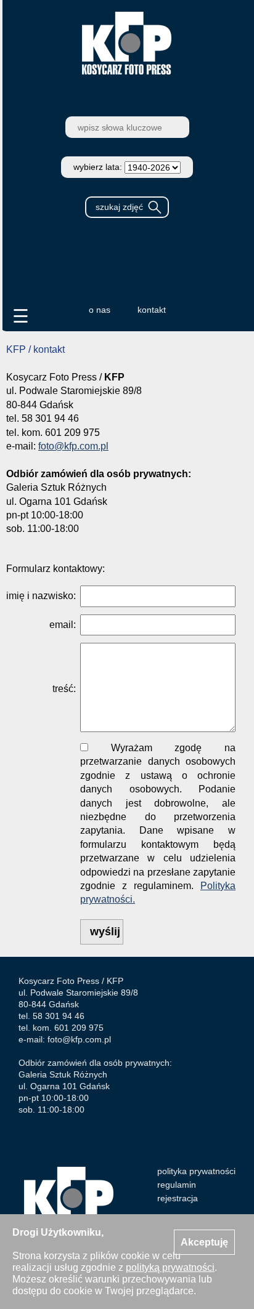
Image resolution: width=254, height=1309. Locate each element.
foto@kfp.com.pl (73, 446)
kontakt (151, 310)
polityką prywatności (170, 1267)
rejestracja (177, 1198)
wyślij (105, 931)
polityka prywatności (196, 1171)
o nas (99, 310)
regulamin (176, 1185)
